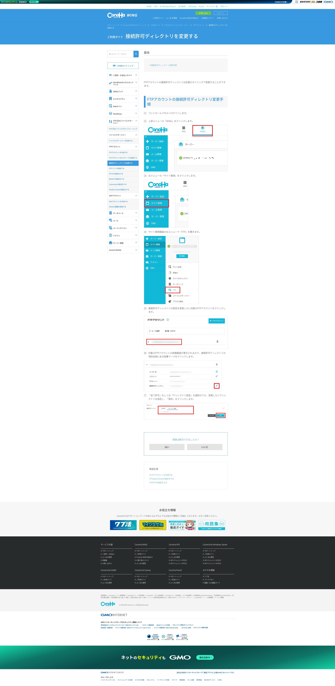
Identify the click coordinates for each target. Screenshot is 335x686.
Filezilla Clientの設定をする (162, 478)
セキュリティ (151, 680)
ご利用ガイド (157, 18)
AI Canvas (192, 6)
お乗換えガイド (207, 18)
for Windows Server (168, 6)
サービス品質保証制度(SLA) (157, 597)
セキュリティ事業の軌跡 (201, 628)
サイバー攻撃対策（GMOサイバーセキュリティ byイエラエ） (133, 628)
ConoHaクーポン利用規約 (154, 595)
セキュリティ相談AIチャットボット (183, 625)
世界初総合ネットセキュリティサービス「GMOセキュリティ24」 (120, 625)
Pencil (201, 6)
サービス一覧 (212, 6)
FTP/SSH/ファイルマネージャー (176, 25)
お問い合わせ (222, 18)
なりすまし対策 (186, 628)
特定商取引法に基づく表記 (120, 597)
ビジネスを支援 (139, 680)
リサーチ (174, 680)
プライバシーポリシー (185, 597)
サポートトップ (113, 25)
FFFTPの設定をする (159, 482)
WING (149, 6)
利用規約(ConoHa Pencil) (222, 595)
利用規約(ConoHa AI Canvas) (203, 595)
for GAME (182, 6)
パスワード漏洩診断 (148, 625)
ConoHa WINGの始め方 (189, 18)
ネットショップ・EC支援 (125, 680)
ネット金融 (190, 680)
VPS (155, 6)
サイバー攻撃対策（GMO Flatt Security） (166, 628)
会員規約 (104, 595)
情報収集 (182, 680)
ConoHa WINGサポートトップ (134, 25)
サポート (224, 6)
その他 (219, 680)
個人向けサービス (209, 680)
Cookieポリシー (200, 597)
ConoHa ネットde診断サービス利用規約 (178, 595)
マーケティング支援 (163, 680)
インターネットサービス (108, 680)
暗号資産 (199, 680)
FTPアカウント (199, 25)
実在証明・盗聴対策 (107, 628)
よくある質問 (171, 18)
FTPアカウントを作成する (162, 475)
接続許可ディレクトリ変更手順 (164, 65)
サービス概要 (219, 597)
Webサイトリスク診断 (163, 625)
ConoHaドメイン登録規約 (116, 595)
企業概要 (210, 597)
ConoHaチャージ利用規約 (135, 595)
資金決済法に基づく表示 (138, 597)
